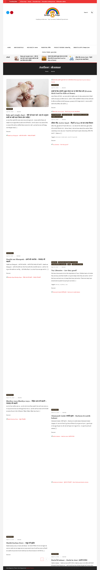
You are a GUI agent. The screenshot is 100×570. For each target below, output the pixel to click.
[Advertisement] (50, 32)
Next (57, 559)
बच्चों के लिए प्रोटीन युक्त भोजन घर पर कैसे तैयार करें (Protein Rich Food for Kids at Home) (54, 58)
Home (9, 47)
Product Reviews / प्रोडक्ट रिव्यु (62, 47)
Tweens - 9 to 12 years (57, 116)
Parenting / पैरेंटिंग (46, 47)
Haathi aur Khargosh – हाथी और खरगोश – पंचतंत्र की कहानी (25, 260)
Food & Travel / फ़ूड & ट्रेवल (49, 52)
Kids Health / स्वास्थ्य (32, 47)
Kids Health (9, 108)
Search (86, 12)
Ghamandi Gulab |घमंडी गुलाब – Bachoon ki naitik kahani (70, 417)
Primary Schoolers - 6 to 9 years (81, 114)
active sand (58, 137)
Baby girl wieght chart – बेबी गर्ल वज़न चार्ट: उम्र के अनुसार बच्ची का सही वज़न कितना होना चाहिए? (26, 58)
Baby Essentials (19, 47)
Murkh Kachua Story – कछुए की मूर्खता (20, 543)
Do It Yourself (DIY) (56, 114)
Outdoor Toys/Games (67, 114)
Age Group (54, 262)
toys (67, 284)
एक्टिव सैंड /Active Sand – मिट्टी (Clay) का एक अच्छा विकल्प (80, 58)
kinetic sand (64, 137)
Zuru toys (23, 1)
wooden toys (37, 1)
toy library (62, 284)
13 (51, 559)
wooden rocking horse (49, 1)
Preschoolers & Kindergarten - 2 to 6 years (68, 262)
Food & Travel (55, 85)
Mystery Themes (30, 568)
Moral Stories (10, 253)
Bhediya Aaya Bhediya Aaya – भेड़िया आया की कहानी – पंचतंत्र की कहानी (26, 402)
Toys (69, 264)
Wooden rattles (61, 1)
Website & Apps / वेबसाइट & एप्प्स (81, 47)
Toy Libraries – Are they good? (64, 270)
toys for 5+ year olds (72, 137)
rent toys (57, 284)
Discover (8, 131)
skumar (19, 111)
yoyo (30, 1)
